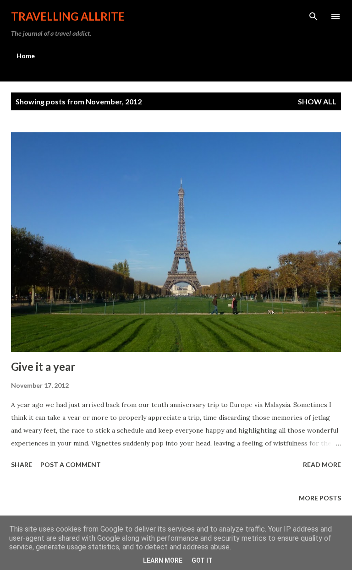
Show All (317, 101)
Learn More (162, 560)
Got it (202, 560)
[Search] (313, 16)
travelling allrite (68, 16)
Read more (322, 464)
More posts (320, 498)
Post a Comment (70, 464)
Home (25, 56)
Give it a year (43, 366)
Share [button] (21, 464)
